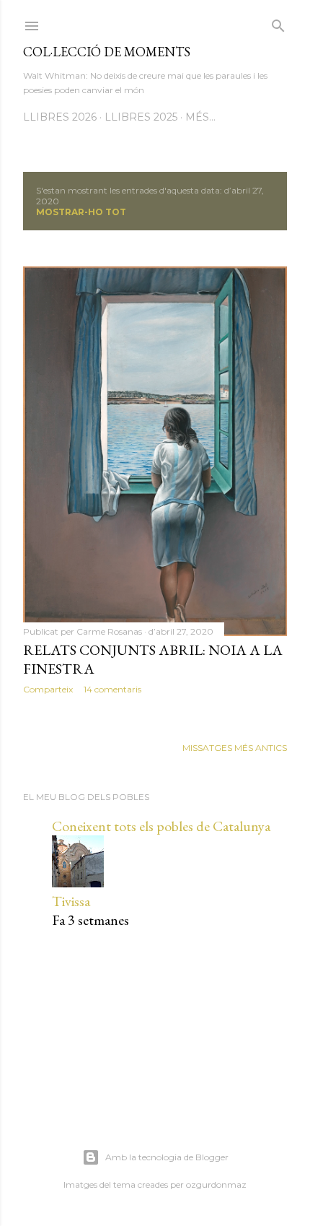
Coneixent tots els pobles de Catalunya (161, 826)
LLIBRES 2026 (60, 116)
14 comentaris (112, 689)
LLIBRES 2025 (141, 116)
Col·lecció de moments (106, 51)
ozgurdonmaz (216, 1184)
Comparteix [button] (48, 689)
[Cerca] (278, 23)
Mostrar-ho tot (81, 211)
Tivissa (71, 901)
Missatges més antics (234, 747)
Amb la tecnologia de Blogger (167, 1157)
